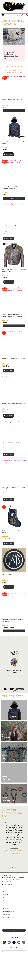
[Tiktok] (23, 942)
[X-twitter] (14, 942)
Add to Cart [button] (9, 238)
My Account (5, 908)
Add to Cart (14, 111)
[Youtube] (18, 942)
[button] (3, 15)
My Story (5, 891)
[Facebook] (9, 942)
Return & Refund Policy (8, 911)
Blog (4, 897)
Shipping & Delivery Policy (9, 917)
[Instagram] (4, 942)
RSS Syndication (6, 914)
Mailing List (5, 894)
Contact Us (5, 900)
